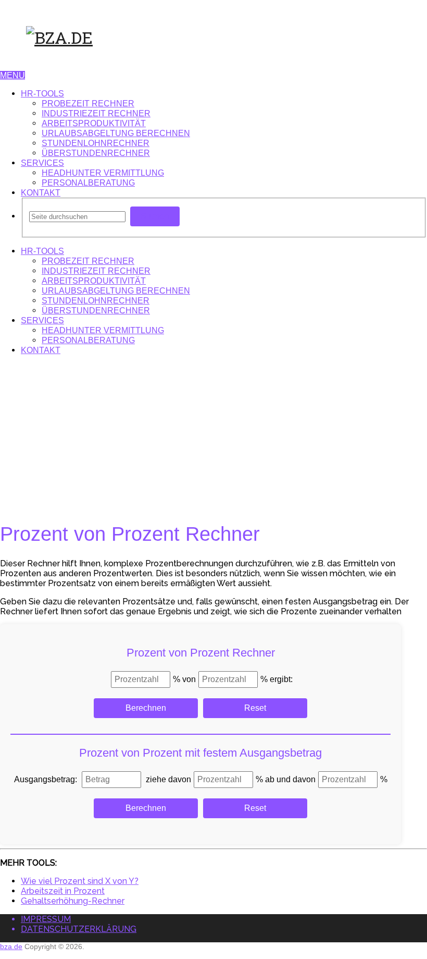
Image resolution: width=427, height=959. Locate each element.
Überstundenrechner (96, 153)
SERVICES (42, 163)
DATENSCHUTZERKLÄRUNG (78, 929)
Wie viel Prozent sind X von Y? (80, 881)
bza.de (11, 946)
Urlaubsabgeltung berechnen (116, 133)
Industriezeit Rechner (96, 113)
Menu (12, 75)
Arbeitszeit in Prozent (63, 891)
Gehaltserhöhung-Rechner (72, 901)
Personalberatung (88, 182)
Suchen (155, 216)
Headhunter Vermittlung (103, 172)
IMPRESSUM (46, 919)
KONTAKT (40, 192)
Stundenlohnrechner (95, 143)
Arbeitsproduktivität (94, 123)
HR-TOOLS (42, 93)
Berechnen (145, 707)
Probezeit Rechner (88, 103)
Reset (255, 707)
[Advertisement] (213, 436)
